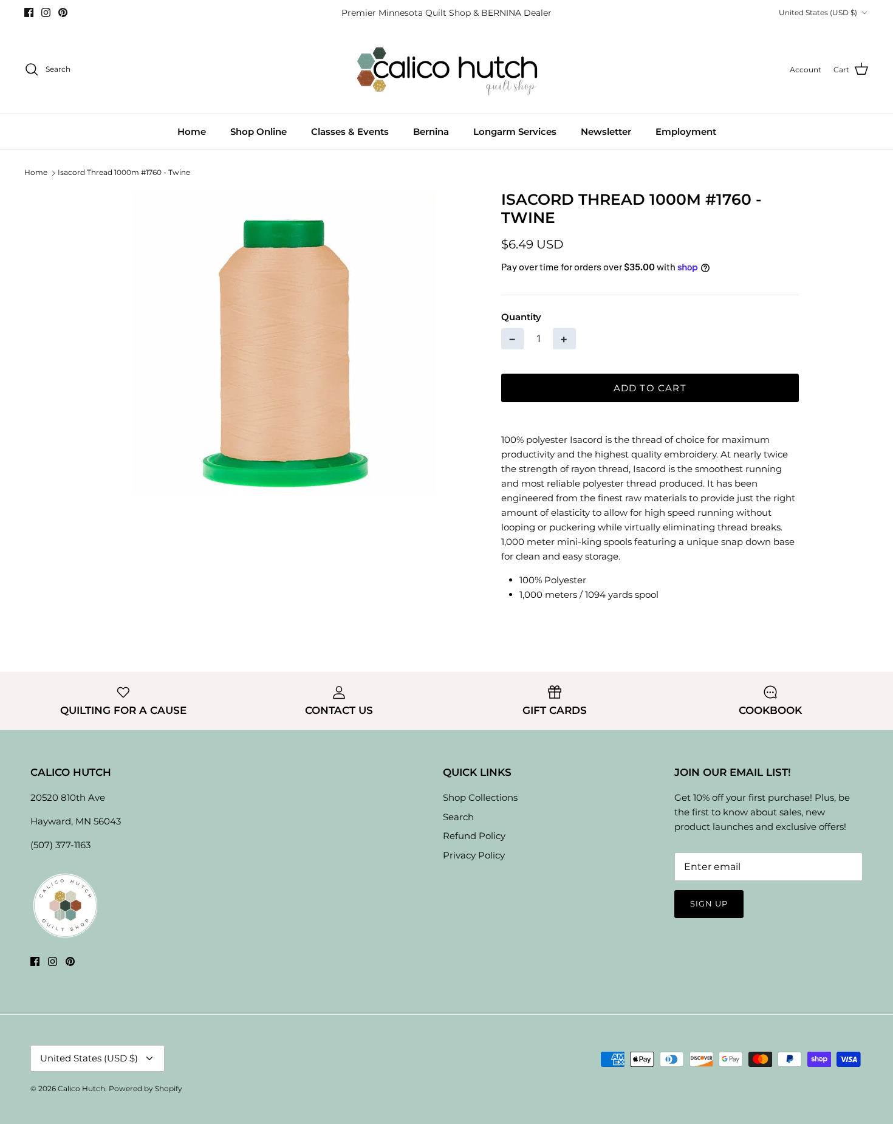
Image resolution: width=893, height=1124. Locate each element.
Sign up (709, 903)
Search (458, 817)
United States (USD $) (818, 12)
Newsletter (606, 131)
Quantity (521, 317)
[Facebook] (28, 12)
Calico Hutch (81, 1088)
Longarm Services (514, 131)
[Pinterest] (62, 12)
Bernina (431, 131)
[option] (284, 342)
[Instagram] (45, 12)
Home (191, 131)
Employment (685, 131)
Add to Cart (650, 388)
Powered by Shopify (145, 1088)
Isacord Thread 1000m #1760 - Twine (124, 172)
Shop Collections (480, 797)
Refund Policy (474, 835)
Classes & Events (350, 131)
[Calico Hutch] (446, 69)
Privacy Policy (474, 855)
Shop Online (258, 131)
